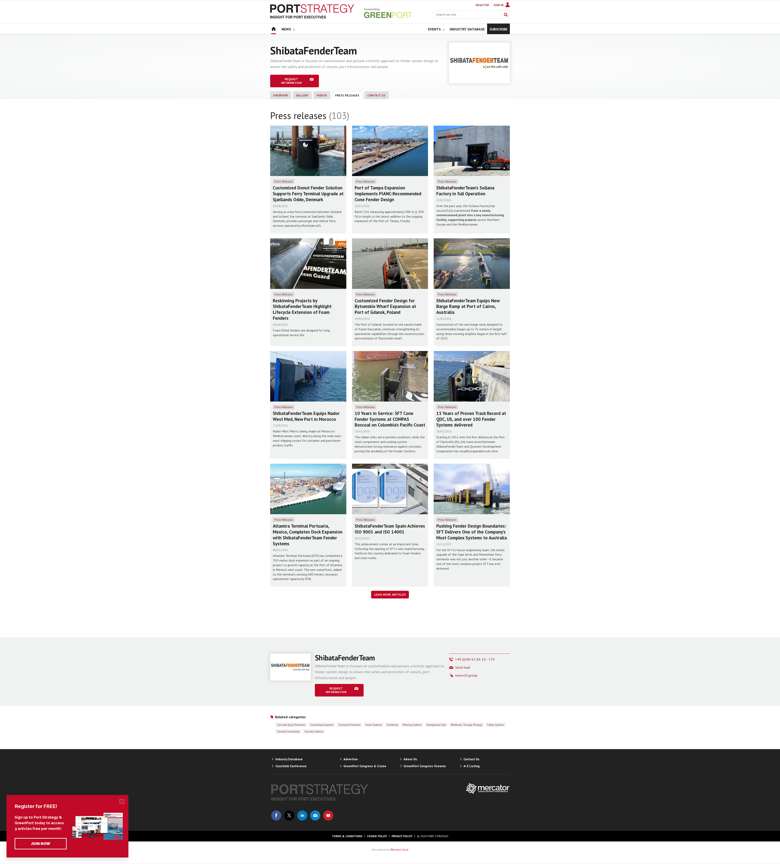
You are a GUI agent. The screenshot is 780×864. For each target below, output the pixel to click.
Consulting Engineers (322, 724)
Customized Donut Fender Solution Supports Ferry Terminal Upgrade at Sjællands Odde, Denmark (308, 193)
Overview (280, 95)
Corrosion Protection (349, 724)
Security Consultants (288, 731)
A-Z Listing (472, 766)
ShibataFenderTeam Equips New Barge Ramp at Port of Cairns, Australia (467, 306)
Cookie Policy (377, 836)
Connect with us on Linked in (302, 815)
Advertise (350, 759)
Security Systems (313, 731)
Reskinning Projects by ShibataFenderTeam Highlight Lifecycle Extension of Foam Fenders (302, 309)
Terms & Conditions (347, 836)
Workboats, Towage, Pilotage (466, 724)
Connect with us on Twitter (289, 815)
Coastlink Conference (291, 766)
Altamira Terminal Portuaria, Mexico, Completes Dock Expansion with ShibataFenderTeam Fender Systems (307, 534)
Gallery (302, 95)
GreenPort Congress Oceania (425, 766)
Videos (322, 95)
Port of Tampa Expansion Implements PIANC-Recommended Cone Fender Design (388, 193)
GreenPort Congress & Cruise (364, 766)
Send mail (462, 667)
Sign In (499, 5)
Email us (315, 815)
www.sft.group (466, 675)
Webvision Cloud (399, 849)
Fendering (392, 724)
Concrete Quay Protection (291, 724)
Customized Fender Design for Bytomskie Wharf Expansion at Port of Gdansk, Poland (385, 306)
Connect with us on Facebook (276, 815)
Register (482, 5)
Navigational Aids (436, 724)
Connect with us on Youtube (328, 815)
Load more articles (390, 594)
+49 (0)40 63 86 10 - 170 (475, 659)
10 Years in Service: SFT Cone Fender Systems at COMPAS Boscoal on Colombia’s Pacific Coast (390, 419)
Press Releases (283, 181)
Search (506, 14)
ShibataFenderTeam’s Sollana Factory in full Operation (465, 191)
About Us (410, 759)
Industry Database (289, 759)
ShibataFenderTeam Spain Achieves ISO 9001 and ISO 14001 (390, 529)
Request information (291, 81)
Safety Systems (495, 724)
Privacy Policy (402, 836)
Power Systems (373, 724)
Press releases (347, 95)
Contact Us (376, 95)
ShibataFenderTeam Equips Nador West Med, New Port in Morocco (306, 416)
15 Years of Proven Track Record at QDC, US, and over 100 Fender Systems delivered (471, 419)
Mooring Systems (412, 724)
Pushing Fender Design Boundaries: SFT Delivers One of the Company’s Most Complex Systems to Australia (471, 532)
